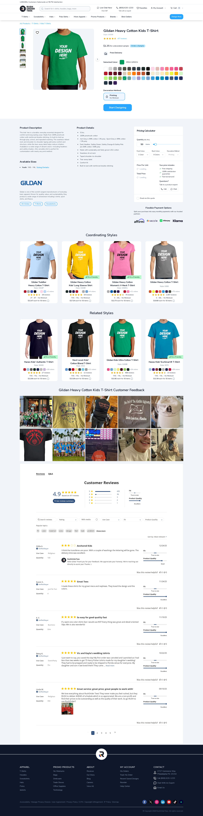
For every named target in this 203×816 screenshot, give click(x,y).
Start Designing (117, 107)
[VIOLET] (139, 78)
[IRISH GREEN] (122, 62)
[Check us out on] (163, 802)
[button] (36, 412)
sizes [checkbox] (61, 531)
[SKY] (143, 78)
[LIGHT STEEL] (41, 369)
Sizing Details (43, 167)
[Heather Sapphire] (153, 78)
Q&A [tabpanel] (50, 473)
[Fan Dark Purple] (166, 291)
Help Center (125, 786)
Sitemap (115, 802)
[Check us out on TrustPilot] (181, 802)
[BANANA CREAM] (76, 369)
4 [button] (105, 733)
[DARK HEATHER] (134, 69)
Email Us (161, 787)
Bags (55, 775)
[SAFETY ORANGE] (134, 73)
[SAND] (124, 73)
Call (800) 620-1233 (166, 778)
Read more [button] (110, 665)
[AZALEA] (162, 69)
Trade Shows (58, 782)
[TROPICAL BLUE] (162, 78)
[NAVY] (110, 83)
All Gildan (25, 204)
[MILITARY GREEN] (124, 69)
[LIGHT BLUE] (134, 78)
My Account (158, 8)
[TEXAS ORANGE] (143, 73)
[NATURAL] (157, 73)
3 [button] (101, 733)
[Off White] (153, 73)
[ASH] (110, 69)
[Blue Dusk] (106, 83)
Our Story (91, 775)
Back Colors (156, 151)
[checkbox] (138, 198)
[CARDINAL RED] (110, 73)
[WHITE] (106, 69)
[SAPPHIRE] (157, 78)
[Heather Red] (181, 69)
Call (165, 189)
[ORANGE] (139, 73)
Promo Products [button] (97, 16)
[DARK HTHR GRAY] (86, 369)
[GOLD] (176, 73)
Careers (90, 782)
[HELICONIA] (176, 69)
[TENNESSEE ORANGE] (129, 73)
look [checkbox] (82, 531)
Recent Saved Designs (129, 778)
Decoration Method (173, 151)
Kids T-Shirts (45, 23)
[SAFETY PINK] (171, 69)
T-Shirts (35, 23)
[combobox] (65, 8)
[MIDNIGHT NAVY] (69, 369)
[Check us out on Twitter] (150, 802)
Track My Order (126, 775)
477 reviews (122, 38)
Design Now (176, 17)
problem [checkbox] (91, 531)
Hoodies (23, 775)
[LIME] (110, 78)
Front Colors (141, 151)
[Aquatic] (129, 78)
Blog (89, 778)
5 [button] (110, 733)
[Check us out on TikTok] (175, 802)
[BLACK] (148, 69)
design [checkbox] (69, 531)
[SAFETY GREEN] (171, 73)
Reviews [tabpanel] (40, 473)
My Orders (124, 771)
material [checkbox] (52, 531)
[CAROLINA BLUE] (148, 78)
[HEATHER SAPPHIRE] (163, 291)
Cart (176, 8)
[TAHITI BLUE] (83, 369)
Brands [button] (113, 16)
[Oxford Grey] (31, 369)
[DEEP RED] (24, 369)
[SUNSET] (160, 291)
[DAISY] (167, 73)
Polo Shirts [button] (63, 16)
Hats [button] (51, 16)
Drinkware (57, 778)
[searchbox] (46, 520)
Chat (175, 189)
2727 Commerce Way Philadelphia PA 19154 (167, 772)
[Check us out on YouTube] (169, 802)
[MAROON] (120, 73)
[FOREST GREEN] (143, 69)
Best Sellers (126, 16)
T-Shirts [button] (25, 16)
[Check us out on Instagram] (157, 802)
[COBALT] (181, 78)
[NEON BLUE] (176, 78)
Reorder (123, 782)
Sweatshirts (51, 204)
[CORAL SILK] (167, 69)
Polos (22, 786)
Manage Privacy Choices (41, 802)
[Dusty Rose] (157, 69)
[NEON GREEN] (106, 78)
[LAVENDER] (44, 369)
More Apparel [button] (79, 16)
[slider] (155, 144)
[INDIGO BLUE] (171, 78)
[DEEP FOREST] (34, 369)
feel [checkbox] (76, 531)
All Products (25, 23)
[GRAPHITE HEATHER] (120, 69)
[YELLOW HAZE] (162, 73)
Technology (57, 790)
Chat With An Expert (165, 783)
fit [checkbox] (38, 531)
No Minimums (58, 771)
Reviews (90, 771)
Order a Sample (137, 46)
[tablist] (101, 471)
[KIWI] (120, 78)
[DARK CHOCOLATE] (148, 73)
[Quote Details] (48, 301)
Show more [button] (100, 531)
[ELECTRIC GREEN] (115, 78)
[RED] (106, 73)
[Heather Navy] (139, 69)
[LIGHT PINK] (153, 69)
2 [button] (97, 733)
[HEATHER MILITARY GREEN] (169, 291)
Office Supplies (59, 786)
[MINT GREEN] (181, 73)
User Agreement (58, 802)
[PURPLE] (115, 83)
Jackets (23, 790)
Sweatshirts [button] (39, 16)
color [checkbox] (44, 531)
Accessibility (25, 802)
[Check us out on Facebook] (144, 802)
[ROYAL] (167, 78)
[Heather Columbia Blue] (66, 369)
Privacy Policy (72, 802)
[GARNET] (115, 73)
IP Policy (107, 802)
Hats (22, 782)
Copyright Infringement (93, 802)
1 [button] (92, 733)
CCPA (81, 802)
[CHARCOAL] (129, 69)
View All (90, 786)
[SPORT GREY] (115, 69)
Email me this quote (147, 198)
